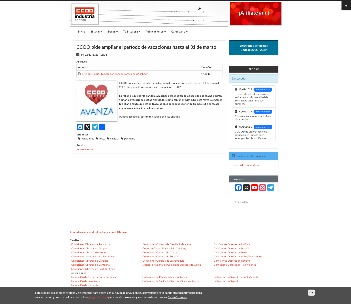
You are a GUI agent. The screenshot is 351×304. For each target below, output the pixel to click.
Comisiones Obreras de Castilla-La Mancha (166, 244)
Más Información (177, 297)
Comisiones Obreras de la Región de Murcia (238, 256)
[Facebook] (238, 186)
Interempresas (84, 149)
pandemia (129, 138)
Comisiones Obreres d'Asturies (89, 252)
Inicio (81, 31)
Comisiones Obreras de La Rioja (232, 244)
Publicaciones (155, 31)
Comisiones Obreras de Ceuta (159, 252)
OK (311, 292)
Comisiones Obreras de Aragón (89, 248)
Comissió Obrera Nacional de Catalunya (164, 248)
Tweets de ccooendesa (245, 165)
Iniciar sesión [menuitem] (240, 202)
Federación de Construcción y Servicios (93, 277)
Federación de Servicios (227, 281)
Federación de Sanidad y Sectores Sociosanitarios (170, 281)
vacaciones (88, 138)
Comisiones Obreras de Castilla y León (93, 268)
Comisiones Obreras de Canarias (89, 260)
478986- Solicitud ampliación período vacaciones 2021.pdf (115, 73)
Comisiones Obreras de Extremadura (163, 260)
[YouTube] (254, 186)
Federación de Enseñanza (85, 281)
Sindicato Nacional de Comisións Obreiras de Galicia (171, 264)
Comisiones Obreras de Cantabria (90, 264)
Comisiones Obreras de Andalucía (90, 244)
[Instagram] (262, 186)
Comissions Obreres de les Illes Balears (93, 256)
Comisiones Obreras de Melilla (231, 252)
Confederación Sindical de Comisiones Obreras (98, 231)
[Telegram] (270, 186)
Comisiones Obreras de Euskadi (160, 256)
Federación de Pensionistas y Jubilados (164, 277)
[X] (246, 186)
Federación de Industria (84, 285)
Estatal (95, 31)
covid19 (114, 138)
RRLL (102, 138)
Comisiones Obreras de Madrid (231, 248)
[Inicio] (85, 14)
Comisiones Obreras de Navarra (232, 260)
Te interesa (130, 31)
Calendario (178, 31)
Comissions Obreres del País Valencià (235, 264)
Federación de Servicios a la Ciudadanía (236, 277)
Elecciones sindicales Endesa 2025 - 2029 (254, 47)
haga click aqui (98, 297)
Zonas (111, 31)
